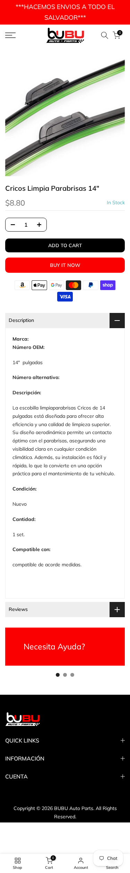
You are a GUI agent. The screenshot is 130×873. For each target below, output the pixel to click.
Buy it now (65, 265)
